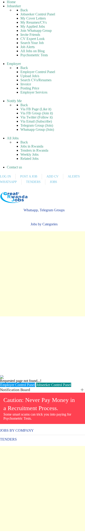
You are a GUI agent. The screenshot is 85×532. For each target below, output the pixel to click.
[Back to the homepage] (14, 197)
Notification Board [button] (15, 389)
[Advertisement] (42, 273)
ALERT (15, 190)
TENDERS (33, 182)
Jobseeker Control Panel (53, 385)
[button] (42, 210)
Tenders (8, 439)
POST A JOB (28, 176)
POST (3, 190)
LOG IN (5, 176)
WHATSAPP (8, 182)
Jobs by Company (17, 430)
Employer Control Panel (17, 385)
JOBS (53, 182)
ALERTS (74, 176)
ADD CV (52, 176)
